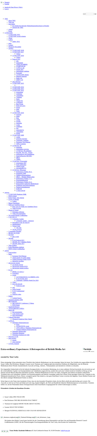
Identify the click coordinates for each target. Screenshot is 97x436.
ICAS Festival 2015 (18, 240)
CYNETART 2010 (18, 113)
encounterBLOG (21, 168)
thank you (19, 78)
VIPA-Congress (21, 144)
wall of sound (16, 289)
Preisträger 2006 (21, 173)
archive (7, 250)
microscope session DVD (20, 266)
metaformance (16, 224)
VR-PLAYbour (17, 229)
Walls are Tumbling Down (16, 205)
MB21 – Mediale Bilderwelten (25, 177)
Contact (10, 45)
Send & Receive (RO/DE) (24, 156)
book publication (21, 165)
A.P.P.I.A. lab (20, 68)
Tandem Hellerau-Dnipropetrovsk (26, 329)
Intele (10, 254)
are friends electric (17, 265)
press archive (12, 338)
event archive (12, 252)
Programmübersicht (22, 180)
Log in (7, 9)
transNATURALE (14, 307)
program (18, 114)
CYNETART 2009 (18, 135)
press (9, 43)
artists (18, 116)
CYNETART (9, 33)
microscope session (14, 263)
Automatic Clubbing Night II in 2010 (27, 280)
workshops (19, 102)
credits (18, 120)
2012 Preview (16, 81)
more (17, 109)
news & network (17, 284)
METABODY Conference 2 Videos (23, 303)
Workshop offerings (18, 212)
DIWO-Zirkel (12, 196)
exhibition (19, 94)
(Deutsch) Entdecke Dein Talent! (22, 319)
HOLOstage (16, 305)
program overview (21, 139)
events (14, 275)
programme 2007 (21, 163)
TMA (6, 19)
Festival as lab (20, 286)
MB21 (18, 158)
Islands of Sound (13, 210)
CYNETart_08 (16, 145)
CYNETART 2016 (18, 55)
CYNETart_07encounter (19, 161)
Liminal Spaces (17, 298)
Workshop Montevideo (19, 331)
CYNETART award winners (17, 36)
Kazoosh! (19, 73)
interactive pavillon (18, 261)
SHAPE (10, 238)
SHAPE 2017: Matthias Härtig (21, 242)
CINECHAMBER (21, 64)
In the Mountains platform (16, 247)
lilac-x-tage (15, 236)
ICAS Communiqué (18, 291)
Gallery (10, 40)
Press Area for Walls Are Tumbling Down (24, 206)
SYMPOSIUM (20, 66)
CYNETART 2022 (14, 34)
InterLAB (11, 310)
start (13, 287)
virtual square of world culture (21, 258)
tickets (18, 107)
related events (20, 166)
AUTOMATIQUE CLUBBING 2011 (27, 277)
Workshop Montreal (18, 333)
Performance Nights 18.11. (24, 172)
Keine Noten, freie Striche (16, 198)
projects (7, 192)
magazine (19, 123)
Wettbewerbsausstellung (23, 175)
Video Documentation (18, 213)
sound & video (16, 294)
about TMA (12, 20)
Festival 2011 (16, 59)
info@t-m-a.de (65, 430)
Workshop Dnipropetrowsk (20, 322)
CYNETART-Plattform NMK (17, 194)
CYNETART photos (22, 74)
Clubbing (19, 97)
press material (16, 342)
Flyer (17, 324)
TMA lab (11, 22)
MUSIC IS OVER (14, 233)
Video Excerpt (16, 208)
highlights (19, 147)
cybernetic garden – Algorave (25, 221)
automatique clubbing (22, 71)
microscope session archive (20, 268)
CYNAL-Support (13, 343)
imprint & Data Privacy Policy (14, 7)
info (17, 61)
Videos (18, 54)
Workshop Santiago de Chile (20, 335)
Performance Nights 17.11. (24, 178)
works (18, 125)
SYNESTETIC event (22, 326)
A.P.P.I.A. (11, 321)
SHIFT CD (19, 80)
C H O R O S (12, 217)
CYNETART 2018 (18, 50)
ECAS (10, 270)
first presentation (17, 312)
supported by (20, 130)
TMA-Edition (12, 245)
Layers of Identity (13, 199)
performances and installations (25, 154)
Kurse (10, 31)
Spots (18, 99)
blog (17, 118)
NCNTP (11, 235)
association (11, 24)
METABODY (12, 301)
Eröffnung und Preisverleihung (25, 185)
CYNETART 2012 (18, 90)
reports (14, 340)
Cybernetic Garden (18, 219)
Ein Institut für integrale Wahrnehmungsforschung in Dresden (30, 26)
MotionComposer (21, 76)
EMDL (10, 296)
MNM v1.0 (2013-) (18, 272)
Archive (10, 48)
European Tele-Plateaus (23, 142)
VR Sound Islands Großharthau (17, 215)
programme (19, 63)
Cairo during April (17, 314)
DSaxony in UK (13, 336)
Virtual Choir (16, 226)
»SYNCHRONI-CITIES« (16, 308)
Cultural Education (14, 317)
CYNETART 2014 (18, 87)
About (10, 38)
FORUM (19, 189)
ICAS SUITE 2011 (22, 278)
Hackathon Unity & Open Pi (20, 222)
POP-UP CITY (20, 106)
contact (10, 29)
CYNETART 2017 (18, 52)
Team (18, 111)
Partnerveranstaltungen (23, 187)
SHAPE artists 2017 (18, 243)
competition (19, 95)
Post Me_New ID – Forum (24, 152)
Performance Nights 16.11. (24, 182)
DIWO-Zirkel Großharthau (16, 249)
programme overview (22, 149)
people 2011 (19, 69)
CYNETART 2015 (18, 83)
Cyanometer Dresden (14, 231)
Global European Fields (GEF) (21, 259)
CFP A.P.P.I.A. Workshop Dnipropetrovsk (28, 328)
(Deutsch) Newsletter (14, 47)
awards (18, 121)
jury (17, 128)
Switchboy (15, 273)
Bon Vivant (19, 104)
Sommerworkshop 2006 (15, 300)
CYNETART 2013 (18, 88)
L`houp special (20, 190)
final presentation (17, 315)
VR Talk (18, 228)
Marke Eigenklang (14, 203)
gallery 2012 (16, 41)
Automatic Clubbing (22, 140)
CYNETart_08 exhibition (23, 151)
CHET (14, 282)
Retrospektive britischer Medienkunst (27, 184)
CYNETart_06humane (19, 170)
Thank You (19, 101)
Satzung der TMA (17, 27)
